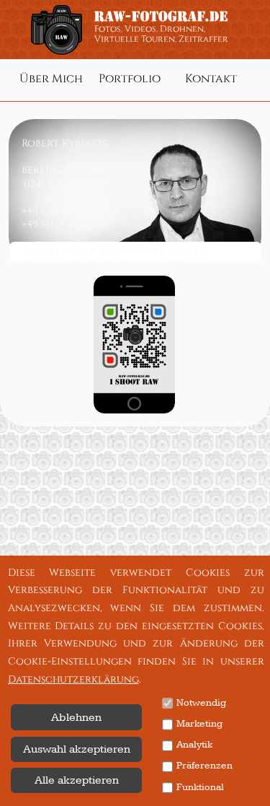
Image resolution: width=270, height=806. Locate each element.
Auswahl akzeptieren (76, 749)
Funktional (200, 787)
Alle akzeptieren (77, 780)
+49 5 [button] (34, 224)
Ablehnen (76, 717)
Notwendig (201, 702)
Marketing (199, 723)
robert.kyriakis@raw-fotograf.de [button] (114, 251)
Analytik (194, 744)
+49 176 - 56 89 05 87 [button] (69, 211)
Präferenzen (204, 765)
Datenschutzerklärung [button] (73, 679)
